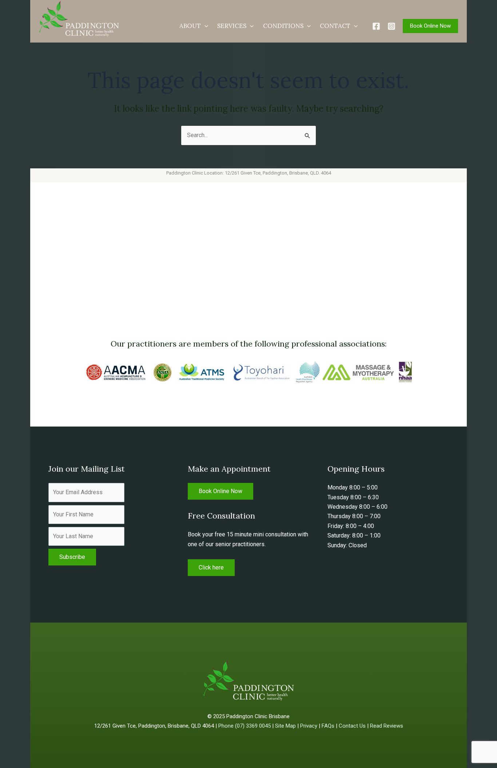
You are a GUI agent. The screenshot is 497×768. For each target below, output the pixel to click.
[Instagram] (391, 26)
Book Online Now (220, 491)
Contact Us (352, 726)
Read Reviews (386, 726)
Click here (211, 567)
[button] (204, 25)
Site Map (285, 726)
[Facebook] (376, 26)
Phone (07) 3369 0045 (244, 726)
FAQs (328, 726)
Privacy (308, 726)
